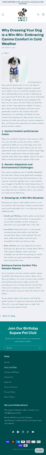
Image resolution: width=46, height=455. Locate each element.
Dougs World (20, 449)
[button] (2, 14)
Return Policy (9, 397)
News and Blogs (10, 367)
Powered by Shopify (28, 449)
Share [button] (6, 53)
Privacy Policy (9, 392)
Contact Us (8, 377)
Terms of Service (10, 387)
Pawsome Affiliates (11, 372)
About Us (7, 382)
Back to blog (9, 316)
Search (7, 362)
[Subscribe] (39, 348)
